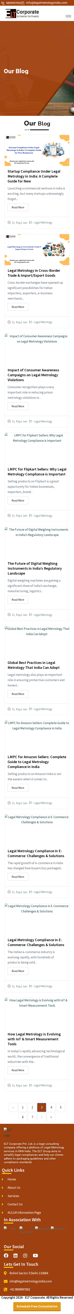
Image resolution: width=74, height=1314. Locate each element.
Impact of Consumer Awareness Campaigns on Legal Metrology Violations (33, 375)
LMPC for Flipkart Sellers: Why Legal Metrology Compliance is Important (37, 471)
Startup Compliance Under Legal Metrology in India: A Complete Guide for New (34, 176)
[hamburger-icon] (68, 16)
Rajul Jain (21, 222)
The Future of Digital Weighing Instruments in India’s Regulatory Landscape (35, 568)
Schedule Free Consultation (37, 1306)
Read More (18, 207)
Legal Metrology (43, 222)
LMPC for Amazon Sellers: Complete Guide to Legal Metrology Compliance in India (37, 761)
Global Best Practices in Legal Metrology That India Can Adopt (34, 665)
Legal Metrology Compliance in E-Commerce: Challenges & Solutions (36, 853)
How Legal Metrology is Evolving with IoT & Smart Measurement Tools (34, 1039)
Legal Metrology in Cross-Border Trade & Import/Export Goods (34, 273)
